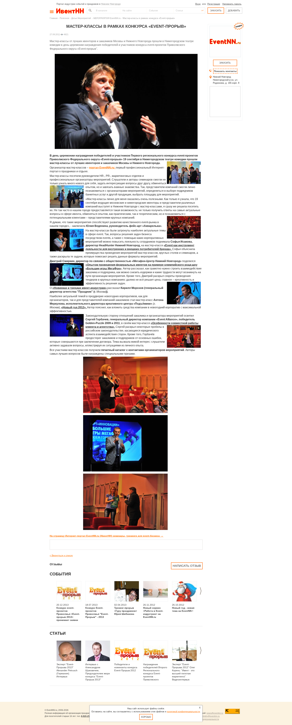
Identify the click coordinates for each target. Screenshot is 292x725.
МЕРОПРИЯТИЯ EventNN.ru (107, 18)
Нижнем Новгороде (111, 4)
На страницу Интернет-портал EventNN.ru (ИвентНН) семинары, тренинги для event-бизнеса (106, 535)
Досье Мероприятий (81, 18)
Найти (90, 10)
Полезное (64, 18)
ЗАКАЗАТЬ (216, 10)
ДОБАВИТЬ (234, 10)
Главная (54, 18)
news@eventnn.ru (214, 713)
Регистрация (213, 4)
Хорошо (146, 717)
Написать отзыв (187, 565)
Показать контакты (225, 71)
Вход (198, 4)
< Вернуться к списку (61, 555)
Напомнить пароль (231, 4)
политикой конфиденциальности (183, 711)
